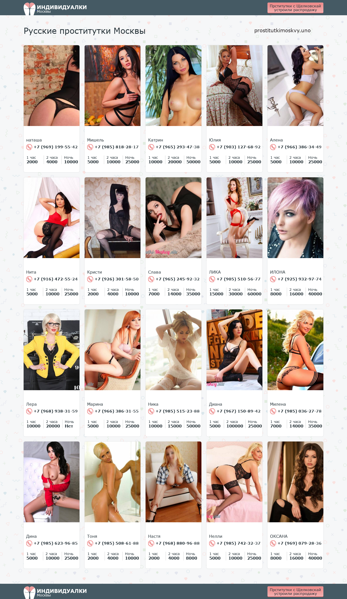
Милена (278, 404)
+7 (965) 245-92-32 (177, 279)
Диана (215, 404)
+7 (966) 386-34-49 (299, 147)
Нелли (215, 536)
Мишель (95, 140)
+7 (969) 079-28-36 (299, 543)
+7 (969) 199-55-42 (55, 147)
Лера (31, 404)
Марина (95, 404)
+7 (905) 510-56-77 (238, 279)
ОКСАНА (279, 536)
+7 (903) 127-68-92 (238, 147)
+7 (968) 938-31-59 (55, 411)
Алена (276, 140)
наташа (34, 140)
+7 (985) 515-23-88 (177, 411)
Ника (153, 404)
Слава (154, 272)
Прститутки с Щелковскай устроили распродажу (295, 8)
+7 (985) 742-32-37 (238, 543)
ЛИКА (215, 272)
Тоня (92, 536)
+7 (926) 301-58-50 (116, 279)
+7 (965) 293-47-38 (177, 147)
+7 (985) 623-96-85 (55, 543)
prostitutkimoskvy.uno (282, 30)
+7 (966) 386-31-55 (116, 411)
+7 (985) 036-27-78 (299, 411)
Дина (31, 536)
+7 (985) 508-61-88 (116, 543)
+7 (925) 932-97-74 (299, 279)
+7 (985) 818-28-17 (116, 147)
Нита (31, 272)
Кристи (94, 272)
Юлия (215, 140)
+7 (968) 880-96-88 (177, 543)
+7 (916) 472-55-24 (55, 279)
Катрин (155, 140)
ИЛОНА (277, 272)
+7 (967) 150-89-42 (238, 411)
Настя (154, 536)
